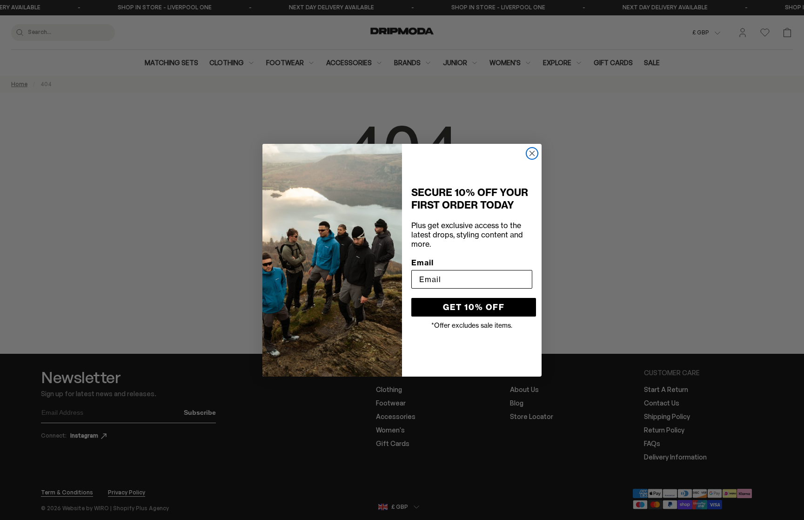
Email (422, 262)
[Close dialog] (532, 153)
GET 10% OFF (474, 307)
